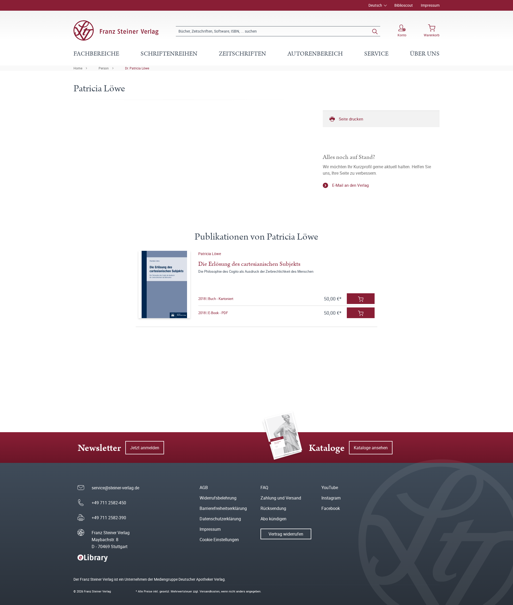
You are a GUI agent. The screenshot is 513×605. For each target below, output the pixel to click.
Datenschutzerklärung (220, 519)
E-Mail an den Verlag (350, 185)
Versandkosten (210, 591)
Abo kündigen (273, 519)
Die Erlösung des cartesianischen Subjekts (249, 264)
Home (77, 68)
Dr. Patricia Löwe (137, 68)
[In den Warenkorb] (361, 298)
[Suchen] (375, 31)
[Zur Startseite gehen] (115, 30)
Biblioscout (403, 5)
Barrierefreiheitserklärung (223, 508)
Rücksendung (273, 508)
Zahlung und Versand (281, 498)
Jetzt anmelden (144, 448)
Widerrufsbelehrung (218, 498)
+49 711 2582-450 (109, 503)
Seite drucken (351, 119)
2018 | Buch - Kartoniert (215, 298)
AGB (204, 487)
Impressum (430, 5)
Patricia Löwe (209, 253)
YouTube (329, 487)
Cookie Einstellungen (219, 539)
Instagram (331, 498)
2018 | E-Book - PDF (213, 312)
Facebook (330, 508)
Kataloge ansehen (371, 448)
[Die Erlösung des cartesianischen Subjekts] (164, 284)
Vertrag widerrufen (286, 534)
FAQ (264, 487)
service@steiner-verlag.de (115, 488)
